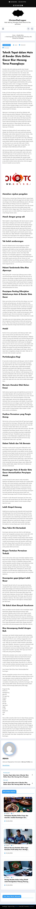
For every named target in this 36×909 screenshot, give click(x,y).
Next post (5, 780)
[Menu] (3, 29)
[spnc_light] (32, 28)
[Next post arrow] (32, 783)
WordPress (17, 906)
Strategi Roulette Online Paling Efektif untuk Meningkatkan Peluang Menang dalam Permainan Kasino (16, 881)
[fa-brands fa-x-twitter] (16, 5)
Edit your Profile (25, 762)
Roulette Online (6, 45)
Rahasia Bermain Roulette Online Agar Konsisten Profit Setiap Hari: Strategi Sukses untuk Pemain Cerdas (16, 849)
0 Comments (6, 48)
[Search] (28, 28)
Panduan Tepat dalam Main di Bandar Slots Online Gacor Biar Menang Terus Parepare (16, 776)
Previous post (6, 772)
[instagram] (20, 5)
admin (16, 45)
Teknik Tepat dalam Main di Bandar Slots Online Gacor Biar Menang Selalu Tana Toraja (16, 783)
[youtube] (22, 5)
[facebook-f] (14, 5)
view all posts (6, 765)
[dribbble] (18, 5)
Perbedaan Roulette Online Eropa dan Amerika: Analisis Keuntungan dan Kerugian (16, 816)
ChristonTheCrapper (17, 20)
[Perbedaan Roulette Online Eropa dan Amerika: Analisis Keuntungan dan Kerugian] (18, 804)
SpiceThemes (31, 906)
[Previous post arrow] (32, 775)
